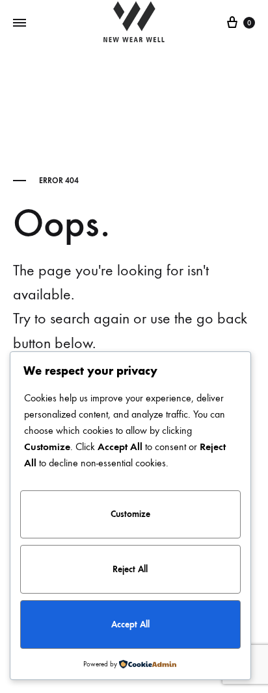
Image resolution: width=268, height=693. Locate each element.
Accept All (130, 624)
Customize (130, 514)
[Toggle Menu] (19, 23)
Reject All (130, 569)
